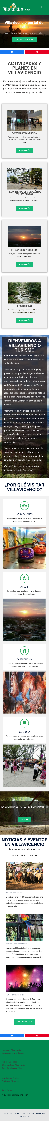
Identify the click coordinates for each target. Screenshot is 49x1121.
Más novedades (24, 1022)
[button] (42, 7)
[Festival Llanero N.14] (24, 876)
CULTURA (24, 731)
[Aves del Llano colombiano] (24, 927)
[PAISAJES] (24, 578)
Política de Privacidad (10, 1081)
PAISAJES (24, 587)
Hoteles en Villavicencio (11, 1050)
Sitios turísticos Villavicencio (13, 1065)
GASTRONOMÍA (24, 659)
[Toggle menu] (46, 7)
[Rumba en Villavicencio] (24, 978)
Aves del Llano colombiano (16, 944)
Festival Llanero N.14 (14, 893)
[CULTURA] (24, 723)
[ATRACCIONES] (24, 505)
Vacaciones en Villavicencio (13, 1053)
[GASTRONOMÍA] (24, 650)
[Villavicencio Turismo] (16, 7)
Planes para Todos (9, 1062)
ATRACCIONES (24, 514)
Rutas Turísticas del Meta (12, 1068)
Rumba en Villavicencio (15, 995)
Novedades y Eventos (10, 1078)
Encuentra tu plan (24, 39)
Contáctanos (7, 1090)
